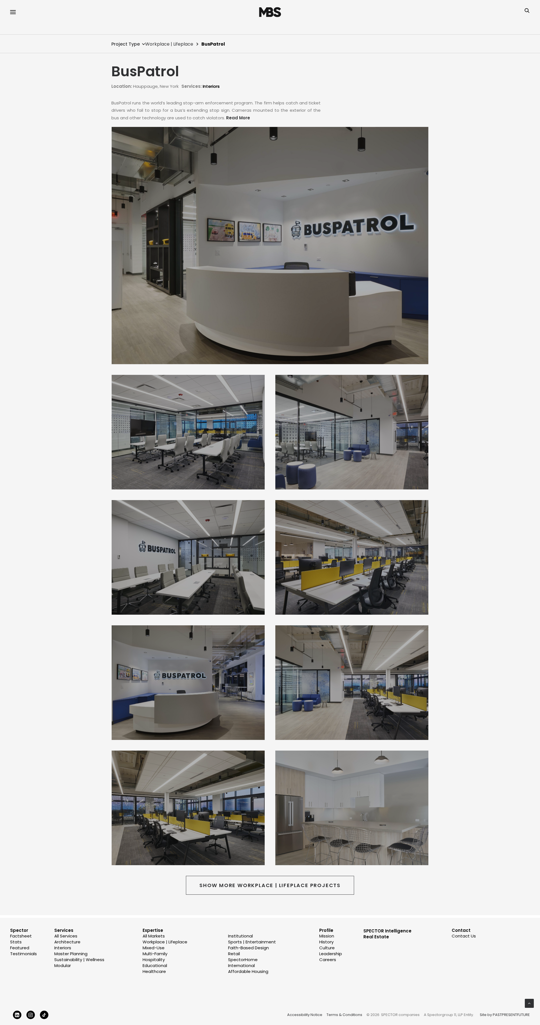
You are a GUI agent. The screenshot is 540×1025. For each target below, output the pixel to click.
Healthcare (154, 971)
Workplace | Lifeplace (169, 44)
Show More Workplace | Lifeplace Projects (270, 885)
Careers (327, 960)
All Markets (154, 936)
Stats (16, 942)
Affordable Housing (248, 971)
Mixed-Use (154, 948)
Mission (326, 936)
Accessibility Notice (304, 1014)
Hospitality (154, 960)
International (241, 965)
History (326, 942)
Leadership (330, 954)
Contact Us (464, 936)
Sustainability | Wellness (79, 960)
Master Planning (70, 954)
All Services (65, 936)
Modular (62, 965)
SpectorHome (243, 960)
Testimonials (23, 954)
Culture (327, 948)
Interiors (211, 86)
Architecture (67, 942)
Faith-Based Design (248, 948)
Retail (234, 954)
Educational (155, 965)
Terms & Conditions (344, 1014)
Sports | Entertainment (252, 942)
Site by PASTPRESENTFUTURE (505, 1014)
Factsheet (21, 936)
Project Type (125, 44)
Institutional (240, 936)
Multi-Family (155, 954)
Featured (19, 948)
